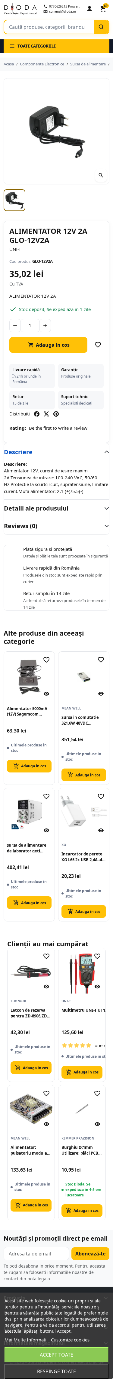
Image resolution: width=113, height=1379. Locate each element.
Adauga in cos (49, 345)
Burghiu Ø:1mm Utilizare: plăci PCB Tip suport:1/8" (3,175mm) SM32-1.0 (80, 1150)
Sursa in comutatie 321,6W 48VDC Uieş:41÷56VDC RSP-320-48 (80, 720)
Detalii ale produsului (36, 508)
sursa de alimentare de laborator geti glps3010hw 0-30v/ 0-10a (26, 848)
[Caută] (101, 27)
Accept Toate (56, 1354)
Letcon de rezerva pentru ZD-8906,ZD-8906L (29, 1013)
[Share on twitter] (46, 413)
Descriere (18, 452)
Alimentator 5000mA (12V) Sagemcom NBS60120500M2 (27, 711)
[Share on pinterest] (56, 413)
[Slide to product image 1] (14, 200)
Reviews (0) (20, 526)
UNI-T (15, 249)
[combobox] (49, 27)
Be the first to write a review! (59, 428)
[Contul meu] (89, 9)
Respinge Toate (56, 1371)
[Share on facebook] (36, 413)
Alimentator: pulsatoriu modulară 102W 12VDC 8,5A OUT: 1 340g (31, 1150)
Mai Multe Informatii (26, 1340)
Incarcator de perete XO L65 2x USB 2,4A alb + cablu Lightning (83, 857)
